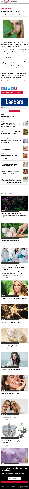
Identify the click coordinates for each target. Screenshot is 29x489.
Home (2, 8)
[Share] (5, 88)
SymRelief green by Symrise (10, 417)
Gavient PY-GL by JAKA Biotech (11, 322)
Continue (14, 482)
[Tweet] (12, 88)
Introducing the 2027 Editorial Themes (9, 164)
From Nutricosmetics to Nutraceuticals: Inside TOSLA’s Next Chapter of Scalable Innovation (10, 124)
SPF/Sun (2, 153)
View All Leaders (14, 111)
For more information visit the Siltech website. (13, 81)
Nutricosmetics (4, 130)
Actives (2, 146)
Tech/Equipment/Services (6, 138)
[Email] (2, 88)
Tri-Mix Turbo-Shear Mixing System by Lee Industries (14, 441)
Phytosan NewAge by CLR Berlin (11, 369)
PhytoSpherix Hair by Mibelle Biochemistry (14, 298)
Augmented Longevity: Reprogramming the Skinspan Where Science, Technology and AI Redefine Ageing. (11, 180)
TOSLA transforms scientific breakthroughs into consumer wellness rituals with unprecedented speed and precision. (14, 273)
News (2, 162)
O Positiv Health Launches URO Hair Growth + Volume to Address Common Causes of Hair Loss (11, 133)
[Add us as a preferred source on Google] (15, 88)
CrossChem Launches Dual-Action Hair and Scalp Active (11, 148)
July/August (5, 210)
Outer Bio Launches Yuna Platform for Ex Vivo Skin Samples (11, 141)
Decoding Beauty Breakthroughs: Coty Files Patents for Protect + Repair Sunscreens (11, 157)
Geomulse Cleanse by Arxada (10, 393)
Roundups (8, 8)
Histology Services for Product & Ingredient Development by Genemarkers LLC (14, 215)
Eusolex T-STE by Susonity (9, 346)
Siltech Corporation (15, 14)
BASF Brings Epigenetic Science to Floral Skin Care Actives (10, 172)
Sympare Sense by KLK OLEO (10, 240)
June (3, 438)
